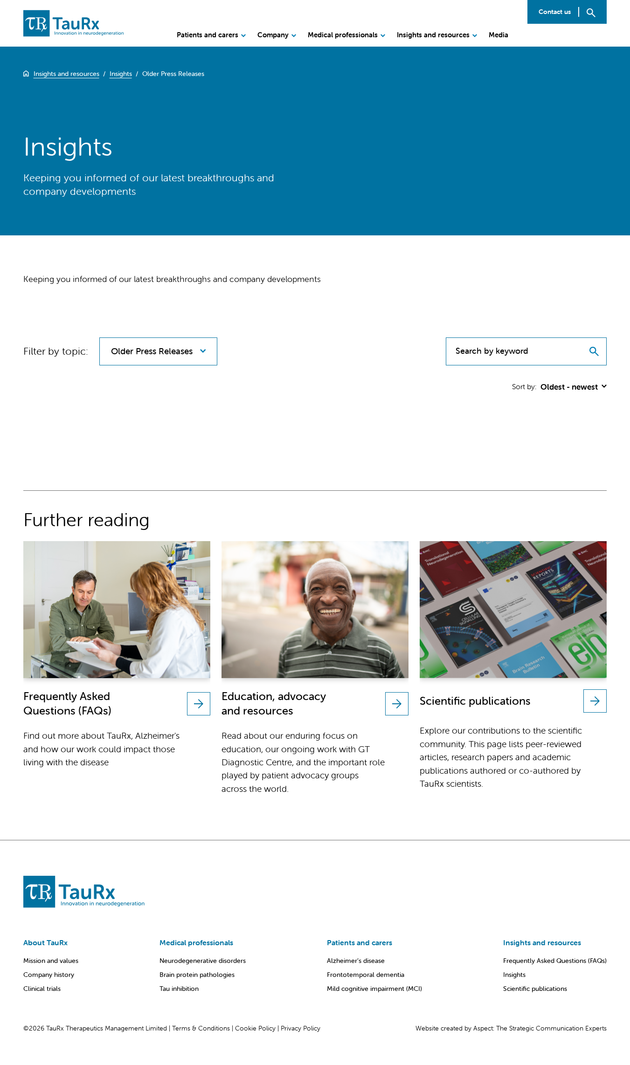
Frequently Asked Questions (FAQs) (555, 960)
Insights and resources (433, 34)
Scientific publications (535, 988)
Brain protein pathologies (197, 974)
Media (498, 34)
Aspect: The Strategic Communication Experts (540, 1028)
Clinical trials (42, 988)
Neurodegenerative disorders (202, 960)
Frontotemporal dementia (365, 974)
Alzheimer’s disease (356, 960)
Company (273, 34)
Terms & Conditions (201, 1028)
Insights (514, 974)
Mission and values (50, 960)
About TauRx (45, 942)
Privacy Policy (300, 1028)
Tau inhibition (179, 988)
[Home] (26, 74)
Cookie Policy (255, 1028)
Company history (48, 974)
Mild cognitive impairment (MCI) (374, 988)
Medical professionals (343, 34)
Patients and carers (207, 34)
